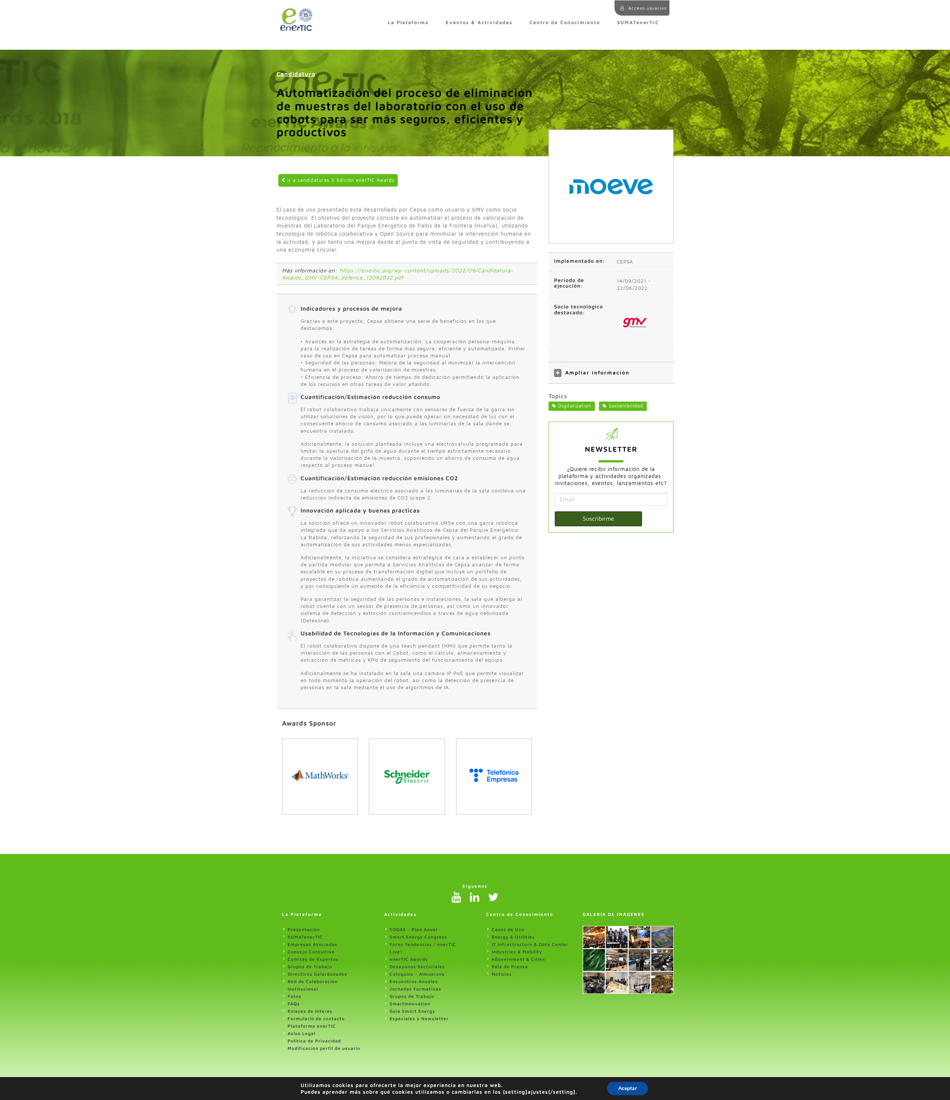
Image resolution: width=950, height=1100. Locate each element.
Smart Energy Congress (418, 937)
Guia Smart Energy (412, 1011)
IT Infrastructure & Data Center (530, 944)
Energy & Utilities (513, 937)
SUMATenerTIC (638, 22)
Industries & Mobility (517, 952)
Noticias (502, 974)
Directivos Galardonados (317, 974)
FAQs (294, 1003)
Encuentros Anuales (414, 981)
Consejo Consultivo (311, 952)
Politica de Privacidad (314, 1041)
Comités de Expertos (313, 959)
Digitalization (574, 406)
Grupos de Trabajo (310, 966)
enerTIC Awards (409, 959)
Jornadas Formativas (415, 989)
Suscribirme (598, 518)
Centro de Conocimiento (565, 22)
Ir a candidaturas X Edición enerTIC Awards (339, 180)
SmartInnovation (410, 1003)
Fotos (294, 996)
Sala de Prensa (510, 966)
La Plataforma (408, 22)
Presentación (304, 929)
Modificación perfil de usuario (324, 1048)
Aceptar (627, 1088)
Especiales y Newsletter (419, 1018)
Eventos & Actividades (479, 22)
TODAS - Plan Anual (414, 929)
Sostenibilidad (626, 406)
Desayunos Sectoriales (417, 966)
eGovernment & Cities (518, 959)
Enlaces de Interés (310, 1011)
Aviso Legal (301, 1033)
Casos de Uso (508, 929)
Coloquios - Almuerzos (417, 974)
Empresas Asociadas (312, 944)
